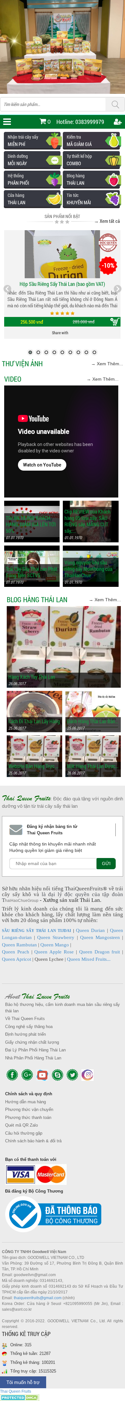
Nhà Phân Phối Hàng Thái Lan (33, 1058)
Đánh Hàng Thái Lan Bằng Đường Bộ (93, 721)
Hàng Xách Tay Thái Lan (31, 677)
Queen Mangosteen (100, 937)
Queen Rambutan (19, 944)
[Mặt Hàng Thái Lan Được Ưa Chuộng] (93, 738)
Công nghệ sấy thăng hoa (29, 1026)
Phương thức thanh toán (28, 1117)
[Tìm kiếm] (115, 104)
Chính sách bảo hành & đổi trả (33, 1140)
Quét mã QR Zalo (21, 1125)
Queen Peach (15, 951)
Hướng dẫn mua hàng (25, 1101)
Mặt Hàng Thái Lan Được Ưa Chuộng (93, 766)
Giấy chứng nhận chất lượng (32, 1042)
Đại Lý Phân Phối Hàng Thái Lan (35, 1050)
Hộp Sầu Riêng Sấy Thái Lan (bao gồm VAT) (62, 283)
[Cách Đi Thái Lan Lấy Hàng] (34, 694)
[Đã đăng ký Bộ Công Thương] (62, 1216)
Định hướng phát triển (25, 1034)
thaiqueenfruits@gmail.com (38, 1298)
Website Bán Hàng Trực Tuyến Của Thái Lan (34, 766)
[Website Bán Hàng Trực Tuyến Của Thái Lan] (34, 738)
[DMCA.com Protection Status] (19, 1397)
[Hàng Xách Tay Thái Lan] (64, 609)
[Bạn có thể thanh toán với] (62, 1176)
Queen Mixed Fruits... (89, 959)
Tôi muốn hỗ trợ (23, 1382)
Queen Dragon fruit (99, 951)
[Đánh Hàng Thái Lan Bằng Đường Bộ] (93, 694)
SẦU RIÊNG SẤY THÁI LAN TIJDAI (36, 930)
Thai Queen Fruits (15, 1391)
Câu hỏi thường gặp (23, 1133)
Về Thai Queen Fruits (25, 1018)
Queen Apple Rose (54, 951)
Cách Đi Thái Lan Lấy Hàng (34, 721)
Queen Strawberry (55, 937)
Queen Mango (54, 944)
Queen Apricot (16, 959)
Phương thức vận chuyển (29, 1109)
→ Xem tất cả (107, 221)
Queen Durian (90, 930)
